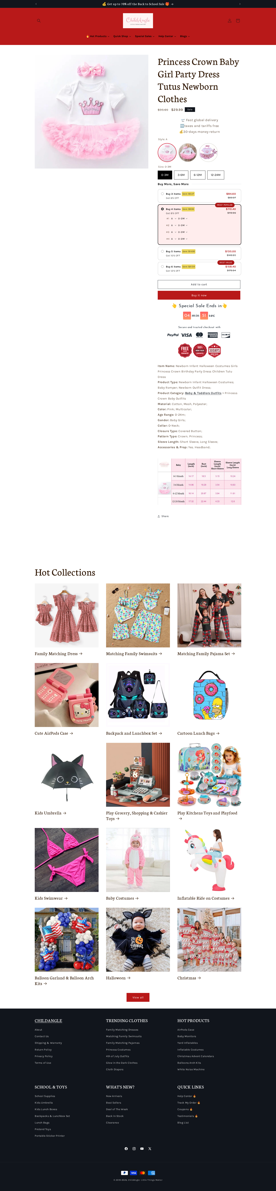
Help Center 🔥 (186, 1096)
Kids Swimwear (49, 898)
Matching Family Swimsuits (131, 653)
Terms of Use (43, 1062)
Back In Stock (115, 1116)
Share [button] (165, 516)
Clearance (112, 1122)
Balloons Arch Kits (189, 1062)
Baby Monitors (186, 1036)
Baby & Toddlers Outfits (203, 393)
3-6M (181, 174)
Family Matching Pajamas (123, 1042)
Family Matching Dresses (122, 1029)
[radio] (199, 196)
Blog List (183, 1122)
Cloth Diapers (115, 1069)
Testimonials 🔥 (187, 1116)
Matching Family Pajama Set (203, 653)
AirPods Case (185, 1029)
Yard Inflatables (187, 1042)
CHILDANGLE (48, 1020)
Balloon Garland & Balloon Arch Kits (64, 980)
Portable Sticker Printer (50, 1135)
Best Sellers (113, 1102)
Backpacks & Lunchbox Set (52, 1116)
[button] (39, 21)
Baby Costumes (120, 898)
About (38, 1029)
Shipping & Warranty (48, 1042)
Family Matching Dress (56, 653)
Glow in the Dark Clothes (121, 1062)
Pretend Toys (43, 1129)
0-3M (165, 174)
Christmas (186, 978)
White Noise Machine (190, 1069)
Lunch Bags (42, 1122)
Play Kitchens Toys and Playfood (207, 813)
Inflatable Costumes (190, 1049)
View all (138, 997)
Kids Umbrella (48, 813)
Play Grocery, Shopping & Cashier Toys (137, 815)
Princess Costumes (118, 1049)
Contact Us (42, 1036)
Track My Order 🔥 (189, 1102)
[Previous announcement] (36, 4)
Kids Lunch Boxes (46, 1109)
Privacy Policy (44, 1056)
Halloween (116, 978)
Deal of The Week (117, 1109)
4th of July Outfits (117, 1056)
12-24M (216, 174)
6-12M (198, 174)
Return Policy (43, 1049)
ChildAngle (134, 1180)
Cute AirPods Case (51, 733)
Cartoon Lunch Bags (196, 733)
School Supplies (45, 1096)
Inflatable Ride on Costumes (203, 898)
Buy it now (199, 295)
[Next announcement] (240, 4)
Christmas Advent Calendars (195, 1056)
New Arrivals (114, 1096)
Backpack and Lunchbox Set (131, 733)
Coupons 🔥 (185, 1109)
